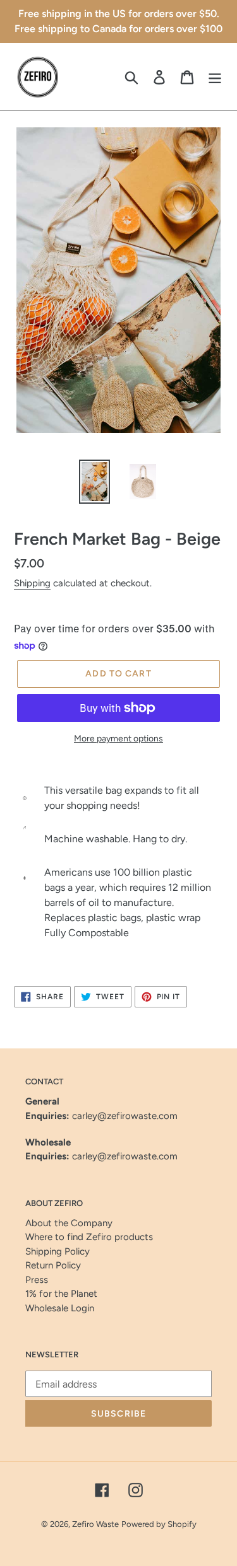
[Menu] (215, 76)
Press (36, 1279)
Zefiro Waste (95, 1524)
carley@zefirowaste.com (125, 1116)
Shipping (32, 583)
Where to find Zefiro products (89, 1237)
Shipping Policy (57, 1251)
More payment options (118, 738)
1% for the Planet (61, 1293)
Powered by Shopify (159, 1524)
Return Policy (53, 1265)
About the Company (68, 1223)
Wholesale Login (59, 1308)
